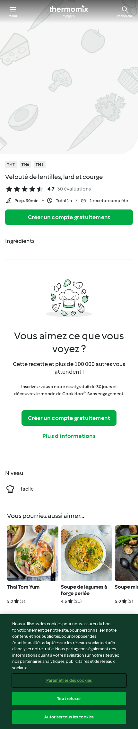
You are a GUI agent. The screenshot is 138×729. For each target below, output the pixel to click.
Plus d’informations (69, 436)
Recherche (125, 16)
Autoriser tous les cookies (69, 717)
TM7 (11, 164)
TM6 (26, 164)
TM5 (40, 164)
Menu (13, 16)
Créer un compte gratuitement (69, 217)
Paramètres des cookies (69, 680)
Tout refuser (69, 698)
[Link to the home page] (69, 11)
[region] (69, 671)
